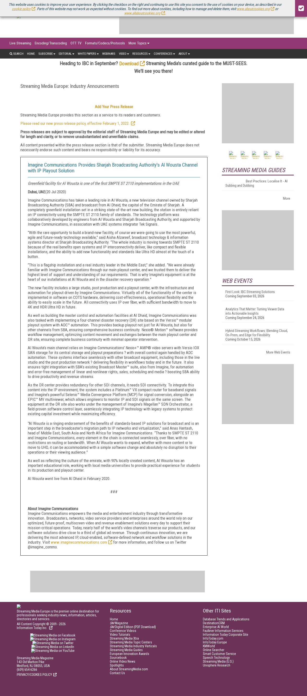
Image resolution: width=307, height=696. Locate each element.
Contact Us (117, 673)
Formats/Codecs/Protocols (105, 43)
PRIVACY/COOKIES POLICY (34, 675)
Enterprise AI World (216, 627)
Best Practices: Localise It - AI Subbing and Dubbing (256, 183)
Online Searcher (213, 650)
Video (122, 53)
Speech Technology (216, 658)
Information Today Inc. (32, 628)
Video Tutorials (120, 634)
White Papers (87, 53)
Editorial (65, 53)
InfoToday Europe (215, 642)
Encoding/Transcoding (51, 43)
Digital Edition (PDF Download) (133, 627)
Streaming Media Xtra (124, 638)
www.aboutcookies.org (253, 9)
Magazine (119, 623)
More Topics (138, 43)
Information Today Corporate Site (225, 634)
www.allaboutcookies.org (142, 13)
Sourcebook (118, 658)
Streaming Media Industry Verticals (133, 646)
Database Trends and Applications (226, 619)
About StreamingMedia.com (129, 669)
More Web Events (278, 352)
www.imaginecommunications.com (79, 542)
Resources (140, 53)
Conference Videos (123, 631)
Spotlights (117, 665)
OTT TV (76, 43)
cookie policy (21, 9)
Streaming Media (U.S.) (218, 661)
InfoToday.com (213, 638)
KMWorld (209, 646)
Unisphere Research (216, 665)
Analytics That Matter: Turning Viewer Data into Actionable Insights (254, 311)
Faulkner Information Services (223, 631)
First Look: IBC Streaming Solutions (250, 292)
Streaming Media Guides (126, 650)
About (182, 53)
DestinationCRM (214, 623)
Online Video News (122, 661)
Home (31, 53)
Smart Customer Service (219, 654)
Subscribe (45, 53)
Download (129, 63)
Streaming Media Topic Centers (131, 642)
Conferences (163, 53)
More (286, 198)
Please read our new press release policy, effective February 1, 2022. (75, 123)
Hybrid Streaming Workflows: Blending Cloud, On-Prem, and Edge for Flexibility (256, 333)
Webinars (108, 53)
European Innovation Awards (129, 654)
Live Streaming (20, 43)
